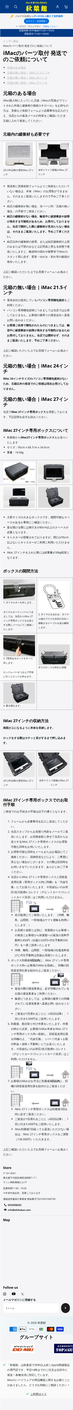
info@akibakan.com (19, 1210)
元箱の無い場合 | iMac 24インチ (27, 77)
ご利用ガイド (38, 1394)
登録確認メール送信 (65, 1308)
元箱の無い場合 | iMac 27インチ (27, 83)
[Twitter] (22, 1294)
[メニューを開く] (7, 7)
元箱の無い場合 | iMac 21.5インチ (28, 72)
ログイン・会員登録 (36, 21)
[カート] (66, 7)
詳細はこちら (50, 26)
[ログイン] (57, 7)
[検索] (15, 7)
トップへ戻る (10, 41)
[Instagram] (4, 1294)
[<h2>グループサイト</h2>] (23, 1348)
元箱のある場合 (16, 67)
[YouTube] (13, 1294)
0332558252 (14, 1205)
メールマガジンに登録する (19, 1300)
